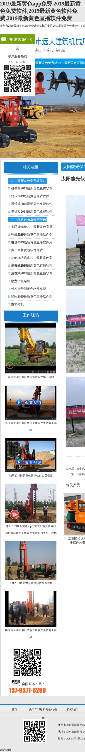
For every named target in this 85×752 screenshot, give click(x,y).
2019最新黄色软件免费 (27, 250)
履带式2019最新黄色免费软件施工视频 (31, 377)
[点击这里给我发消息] (17, 49)
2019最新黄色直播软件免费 (30, 219)
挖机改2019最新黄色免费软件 (31, 211)
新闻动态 (72, 709)
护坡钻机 (17, 304)
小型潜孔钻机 (20, 281)
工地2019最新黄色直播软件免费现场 (31, 583)
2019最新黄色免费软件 (27, 181)
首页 (14, 709)
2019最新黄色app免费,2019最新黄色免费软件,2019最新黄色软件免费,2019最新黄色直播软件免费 (40, 11)
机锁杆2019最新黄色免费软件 (31, 188)
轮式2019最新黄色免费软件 (30, 196)
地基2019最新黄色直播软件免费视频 (31, 475)
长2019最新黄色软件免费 (28, 289)
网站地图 (5, 750)
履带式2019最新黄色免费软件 (31, 204)
